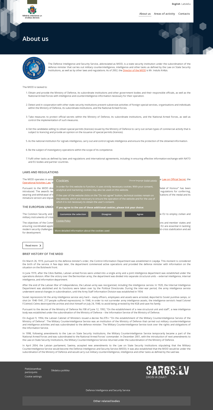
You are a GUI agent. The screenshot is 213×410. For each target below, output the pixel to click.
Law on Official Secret (174, 179)
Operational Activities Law (36, 182)
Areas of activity (164, 13)
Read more (32, 245)
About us (145, 13)
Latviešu (186, 4)
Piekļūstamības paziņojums (33, 370)
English (176, 4)
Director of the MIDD (134, 70)
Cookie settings (33, 376)
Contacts (184, 13)
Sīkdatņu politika (60, 370)
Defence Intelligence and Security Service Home (32, 10)
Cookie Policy (63, 220)
